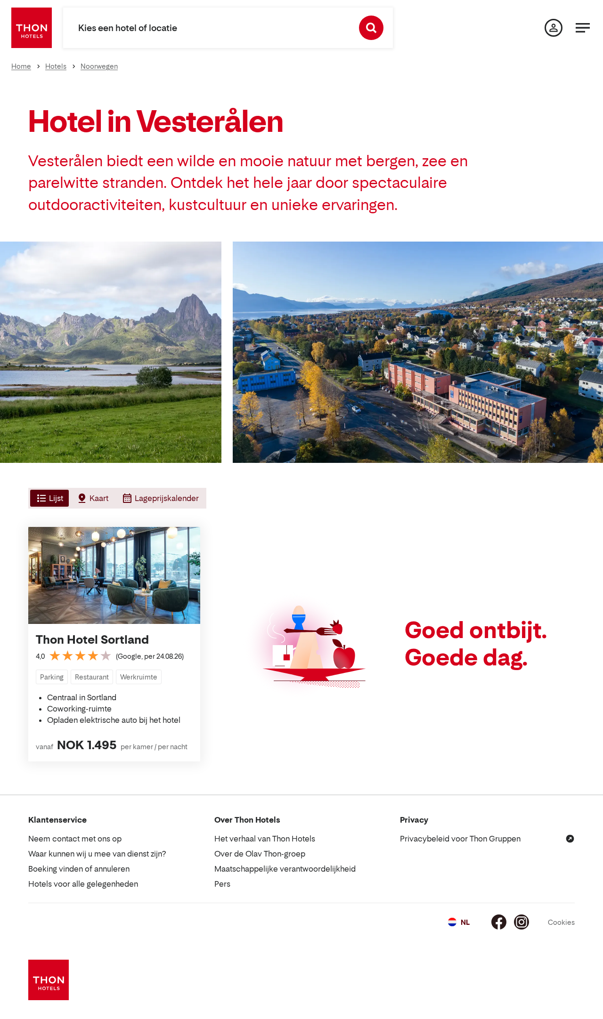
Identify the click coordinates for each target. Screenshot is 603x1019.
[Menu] (583, 28)
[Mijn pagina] (553, 28)
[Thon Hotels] (31, 28)
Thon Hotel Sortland (92, 640)
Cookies (561, 922)
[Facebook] (498, 922)
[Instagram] (521, 922)
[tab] (48, 498)
